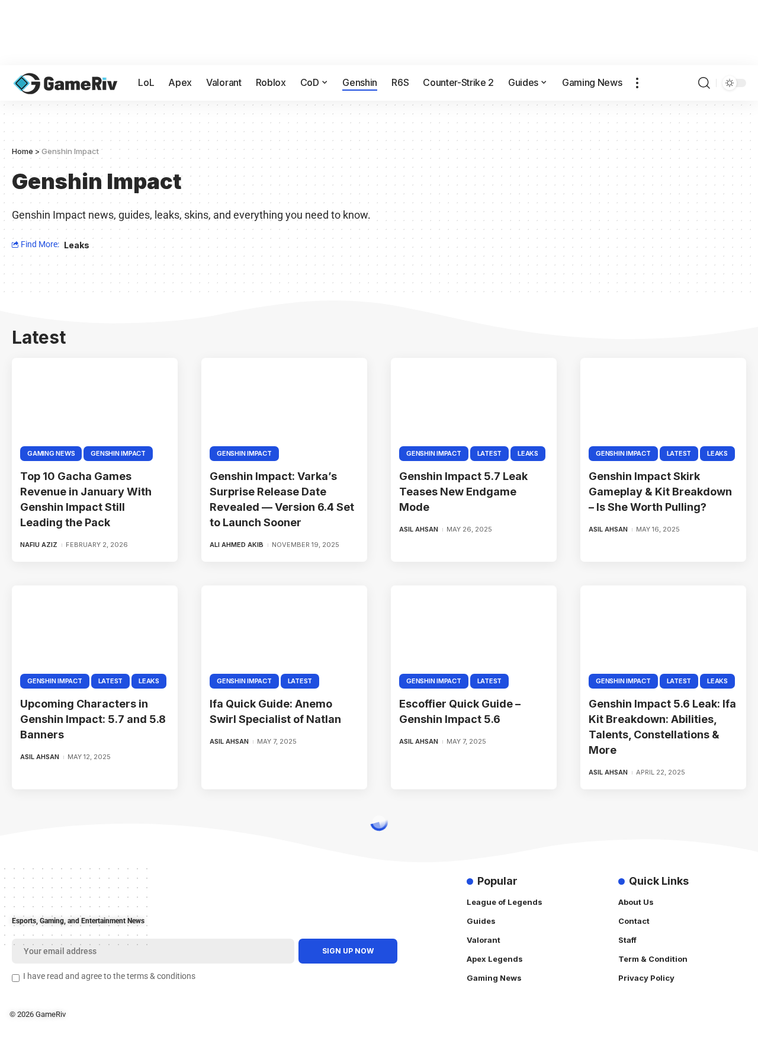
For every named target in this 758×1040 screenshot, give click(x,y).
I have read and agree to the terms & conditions (109, 976)
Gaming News (51, 453)
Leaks (76, 245)
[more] (637, 83)
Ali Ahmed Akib (237, 544)
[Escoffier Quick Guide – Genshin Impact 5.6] (474, 635)
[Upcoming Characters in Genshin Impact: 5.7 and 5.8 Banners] (95, 635)
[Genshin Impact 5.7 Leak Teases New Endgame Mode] (474, 407)
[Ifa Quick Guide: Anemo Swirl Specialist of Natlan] (284, 635)
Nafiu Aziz (38, 544)
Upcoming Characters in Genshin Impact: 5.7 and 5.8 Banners (93, 719)
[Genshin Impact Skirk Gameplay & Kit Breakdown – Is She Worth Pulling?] (663, 407)
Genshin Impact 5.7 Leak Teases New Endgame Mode (463, 491)
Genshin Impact (118, 453)
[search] (704, 83)
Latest (489, 453)
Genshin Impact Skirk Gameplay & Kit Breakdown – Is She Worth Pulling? (660, 491)
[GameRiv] (65, 83)
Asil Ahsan (418, 529)
